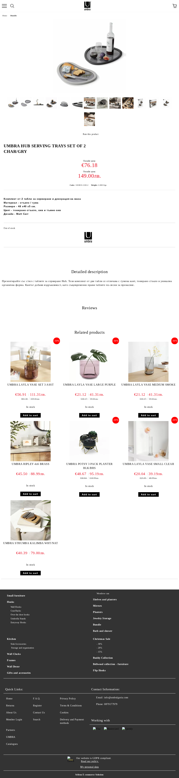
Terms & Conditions (71, 705)
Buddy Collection (103, 658)
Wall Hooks (16, 607)
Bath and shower (102, 631)
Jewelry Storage (102, 618)
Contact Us (39, 712)
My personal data (89, 767)
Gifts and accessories (19, 673)
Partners (10, 730)
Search (36, 719)
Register (37, 705)
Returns (10, 705)
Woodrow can (103, 593)
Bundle (13, 16)
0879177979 (110, 704)
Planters (97, 612)
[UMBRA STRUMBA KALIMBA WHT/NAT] (30, 539)
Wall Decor (13, 666)
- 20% (99, 648)
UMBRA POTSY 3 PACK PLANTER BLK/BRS (89, 465)
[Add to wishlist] (170, 229)
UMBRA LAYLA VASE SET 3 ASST (30, 384)
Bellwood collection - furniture (110, 664)
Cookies (64, 712)
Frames (11, 660)
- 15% (99, 652)
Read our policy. (90, 761)
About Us (11, 712)
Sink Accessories (18, 644)
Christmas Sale (101, 639)
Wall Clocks (14, 654)
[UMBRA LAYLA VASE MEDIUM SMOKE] (148, 381)
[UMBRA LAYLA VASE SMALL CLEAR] (148, 460)
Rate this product (90, 134)
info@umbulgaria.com (116, 697)
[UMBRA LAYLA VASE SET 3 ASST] (30, 381)
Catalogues (12, 744)
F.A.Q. (36, 698)
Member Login (14, 719)
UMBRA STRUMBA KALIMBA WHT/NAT (30, 543)
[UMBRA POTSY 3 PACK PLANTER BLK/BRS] (89, 460)
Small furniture (16, 595)
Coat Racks (16, 611)
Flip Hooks (99, 670)
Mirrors (97, 606)
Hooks (10, 602)
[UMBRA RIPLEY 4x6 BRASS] (30, 460)
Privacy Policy (68, 698)
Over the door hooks (20, 614)
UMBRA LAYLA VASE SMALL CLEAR (148, 463)
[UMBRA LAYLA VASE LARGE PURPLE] (89, 381)
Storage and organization (22, 648)
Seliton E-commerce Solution (89, 774)
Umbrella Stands (18, 618)
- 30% (99, 644)
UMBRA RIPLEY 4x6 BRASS (30, 463)
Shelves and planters (105, 599)
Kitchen (11, 639)
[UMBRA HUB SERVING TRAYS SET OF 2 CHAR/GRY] (89, 92)
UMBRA (10, 737)
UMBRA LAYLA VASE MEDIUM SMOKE (148, 384)
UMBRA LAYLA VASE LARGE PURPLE (89, 384)
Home (4, 16)
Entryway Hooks (18, 622)
